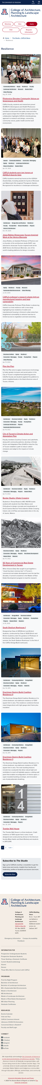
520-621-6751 (19, 924)
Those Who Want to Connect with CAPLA (15, 970)
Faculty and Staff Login (9, 1027)
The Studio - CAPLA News (21, 38)
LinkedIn (6, 1046)
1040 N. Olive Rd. (20, 926)
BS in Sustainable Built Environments (13, 988)
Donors (3, 967)
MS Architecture (6, 993)
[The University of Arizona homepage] (11, 2)
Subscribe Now (10, 874)
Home (7, 38)
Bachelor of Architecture (9, 983)
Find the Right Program (9, 980)
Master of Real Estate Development (13, 999)
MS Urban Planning (7, 1002)
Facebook (6, 1037)
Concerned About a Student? (11, 1025)
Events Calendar (7, 1014)
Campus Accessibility (30, 938)
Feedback (21, 941)
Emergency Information (13, 938)
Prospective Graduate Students (12, 956)
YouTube (6, 1048)
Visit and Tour (6, 1017)
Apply (32, 24)
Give (19, 24)
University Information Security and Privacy (21, 1078)
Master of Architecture (9, 991)
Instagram (6, 1043)
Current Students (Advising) (10, 962)
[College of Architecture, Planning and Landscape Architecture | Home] (21, 13)
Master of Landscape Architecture (12, 996)
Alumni (3, 965)
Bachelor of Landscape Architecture (13, 985)
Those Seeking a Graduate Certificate (14, 959)
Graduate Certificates (8, 1004)
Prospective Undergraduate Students (14, 954)
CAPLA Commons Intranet (10, 1019)
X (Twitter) (6, 1040)
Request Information (29, 31)
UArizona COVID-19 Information (12, 1022)
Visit (10, 30)
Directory (8, 24)
